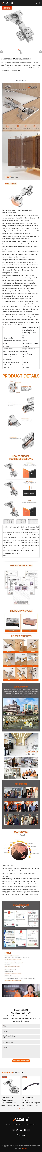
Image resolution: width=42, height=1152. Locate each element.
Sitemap (24, 1148)
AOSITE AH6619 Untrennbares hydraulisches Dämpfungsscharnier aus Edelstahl (10, 1098)
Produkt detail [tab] (21, 81)
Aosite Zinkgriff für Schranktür (29, 1098)
